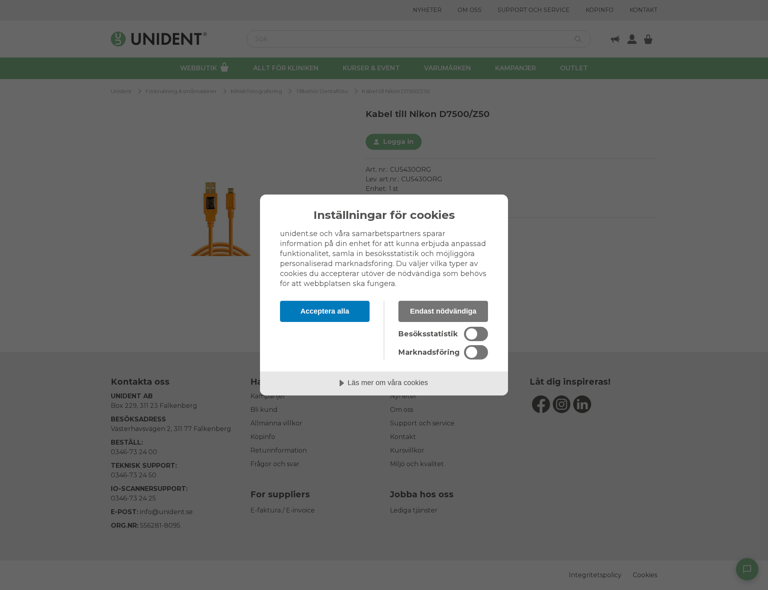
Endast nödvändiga (443, 311)
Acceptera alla (324, 311)
